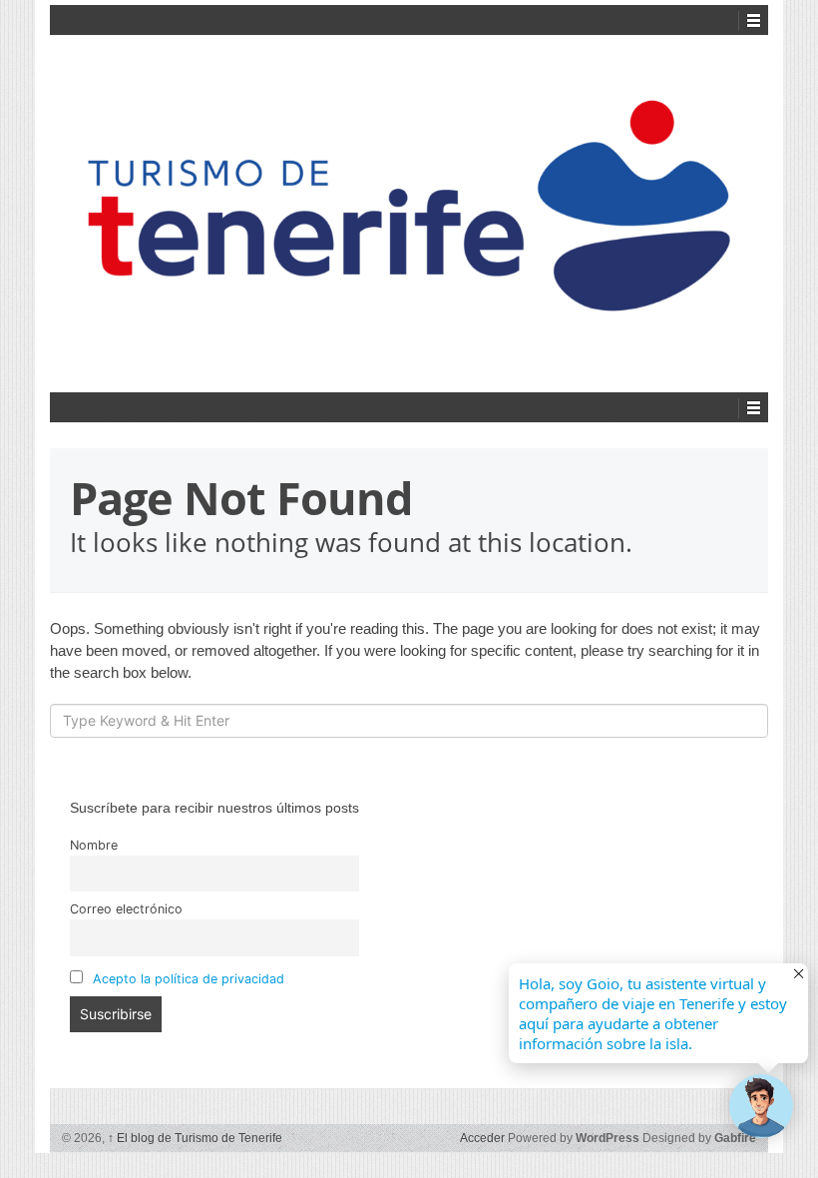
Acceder (482, 1138)
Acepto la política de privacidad (188, 978)
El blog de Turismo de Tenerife (195, 1138)
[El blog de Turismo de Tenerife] (409, 210)
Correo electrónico (126, 908)
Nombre (94, 845)
